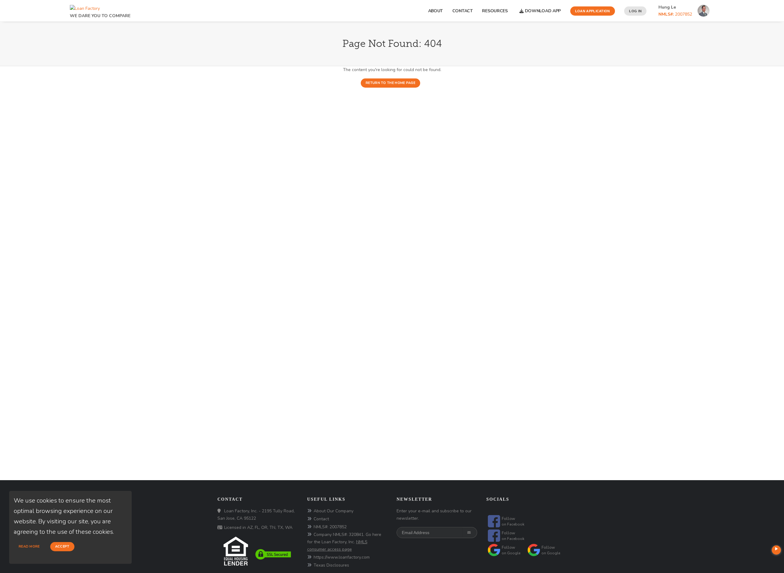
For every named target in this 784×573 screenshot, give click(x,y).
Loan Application (592, 11)
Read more (29, 546)
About (435, 11)
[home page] (85, 7)
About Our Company (333, 511)
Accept (62, 546)
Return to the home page (390, 83)
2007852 (675, 14)
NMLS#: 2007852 (330, 527)
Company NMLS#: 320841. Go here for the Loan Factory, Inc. (344, 542)
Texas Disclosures (331, 565)
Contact (462, 11)
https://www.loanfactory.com (342, 557)
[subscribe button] (469, 532)
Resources (496, 11)
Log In (635, 11)
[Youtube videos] (776, 550)
